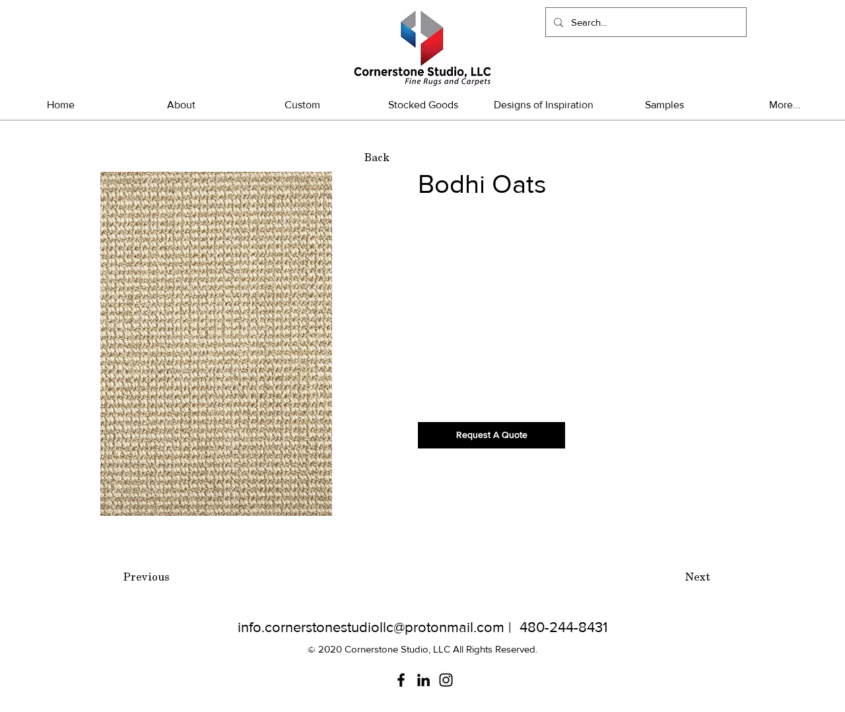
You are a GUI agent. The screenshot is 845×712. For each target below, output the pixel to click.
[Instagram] (446, 680)
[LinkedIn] (423, 680)
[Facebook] (401, 680)
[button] (422, 105)
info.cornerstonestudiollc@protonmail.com (371, 627)
